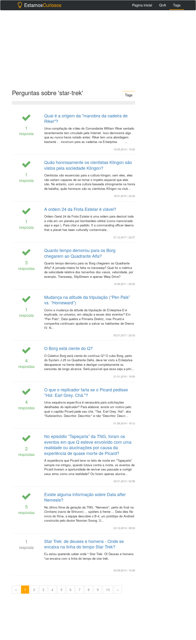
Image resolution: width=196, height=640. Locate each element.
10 (108, 589)
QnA (162, 5)
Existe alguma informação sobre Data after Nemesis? (85, 497)
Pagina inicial (142, 5)
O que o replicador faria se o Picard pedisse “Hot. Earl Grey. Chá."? (86, 392)
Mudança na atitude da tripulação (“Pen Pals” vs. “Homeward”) (87, 300)
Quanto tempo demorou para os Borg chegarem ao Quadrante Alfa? (79, 253)
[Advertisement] (98, 48)
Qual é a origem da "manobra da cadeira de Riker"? (86, 118)
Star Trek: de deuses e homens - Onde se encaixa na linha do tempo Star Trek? (84, 544)
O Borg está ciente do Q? (68, 348)
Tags (176, 5)
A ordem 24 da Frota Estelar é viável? (80, 209)
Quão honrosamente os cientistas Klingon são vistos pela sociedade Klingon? (88, 165)
